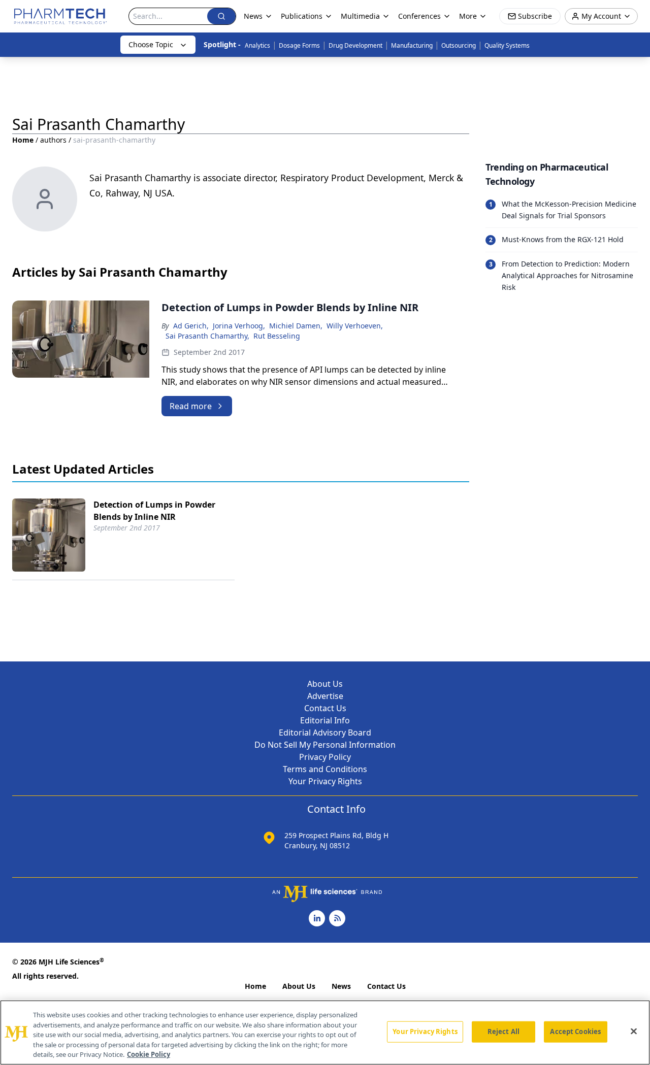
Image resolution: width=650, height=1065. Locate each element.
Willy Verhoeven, (355, 325)
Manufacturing (412, 45)
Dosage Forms (299, 45)
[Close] (634, 1031)
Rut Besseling (276, 336)
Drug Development (355, 45)
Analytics (257, 45)
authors (53, 140)
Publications (301, 16)
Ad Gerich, (191, 325)
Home (23, 140)
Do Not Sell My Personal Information (325, 744)
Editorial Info (325, 720)
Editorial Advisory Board (325, 732)
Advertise (325, 696)
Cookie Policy (148, 1054)
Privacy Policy (325, 756)
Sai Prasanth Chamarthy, (207, 336)
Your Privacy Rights (325, 781)
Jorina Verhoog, (239, 325)
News (341, 986)
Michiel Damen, (295, 325)
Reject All (503, 1031)
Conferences (419, 16)
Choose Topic (150, 44)
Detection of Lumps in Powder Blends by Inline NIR (154, 510)
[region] (325, 1032)
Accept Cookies (575, 1031)
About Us (325, 683)
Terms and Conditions (325, 769)
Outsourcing (458, 45)
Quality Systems (507, 45)
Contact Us (325, 708)
